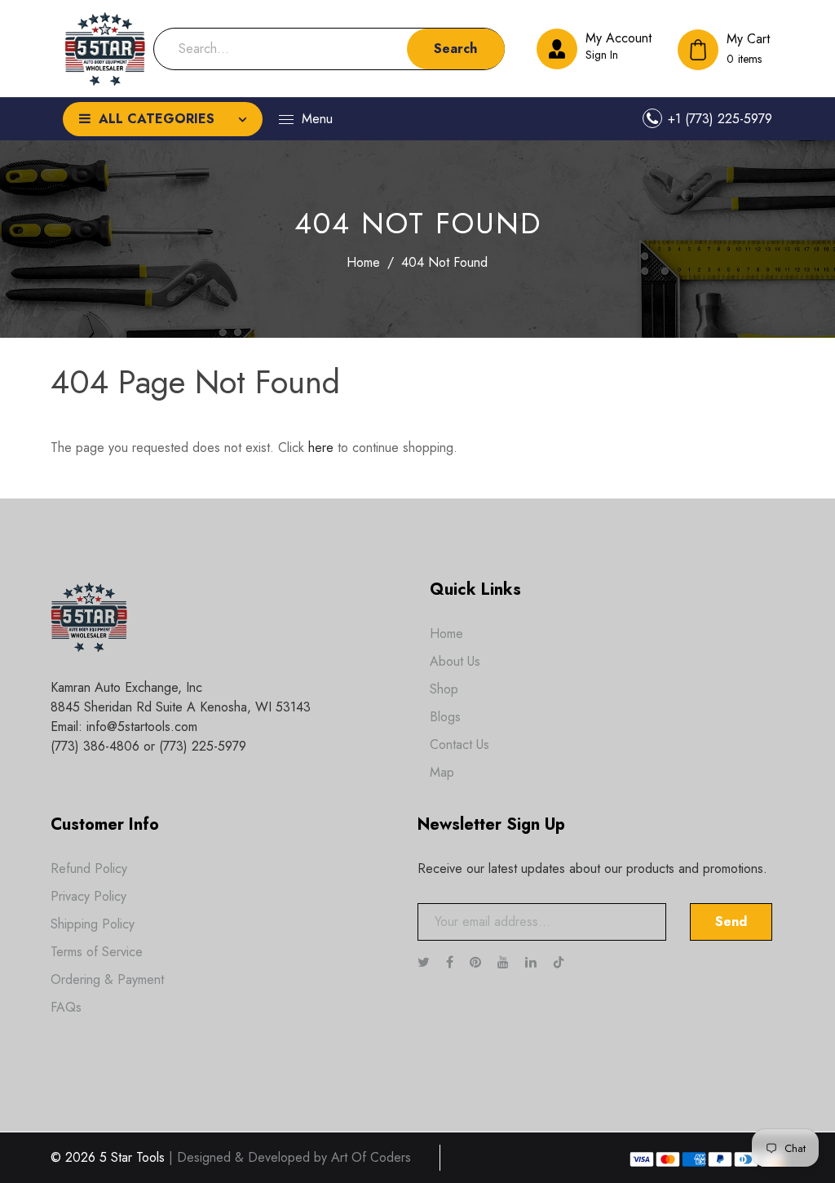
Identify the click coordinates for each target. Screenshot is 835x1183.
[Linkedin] (533, 962)
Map (442, 772)
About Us (455, 661)
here (321, 447)
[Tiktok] (567, 962)
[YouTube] (505, 962)
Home (363, 262)
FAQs (66, 1007)
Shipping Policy (93, 924)
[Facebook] (451, 962)
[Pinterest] (477, 962)
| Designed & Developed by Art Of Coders (290, 1157)
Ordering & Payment (107, 979)
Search (455, 48)
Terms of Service (97, 951)
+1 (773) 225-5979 (720, 118)
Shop (444, 689)
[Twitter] (426, 962)
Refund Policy (89, 868)
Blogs (445, 716)
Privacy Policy (88, 896)
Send (731, 921)
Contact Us (459, 744)
